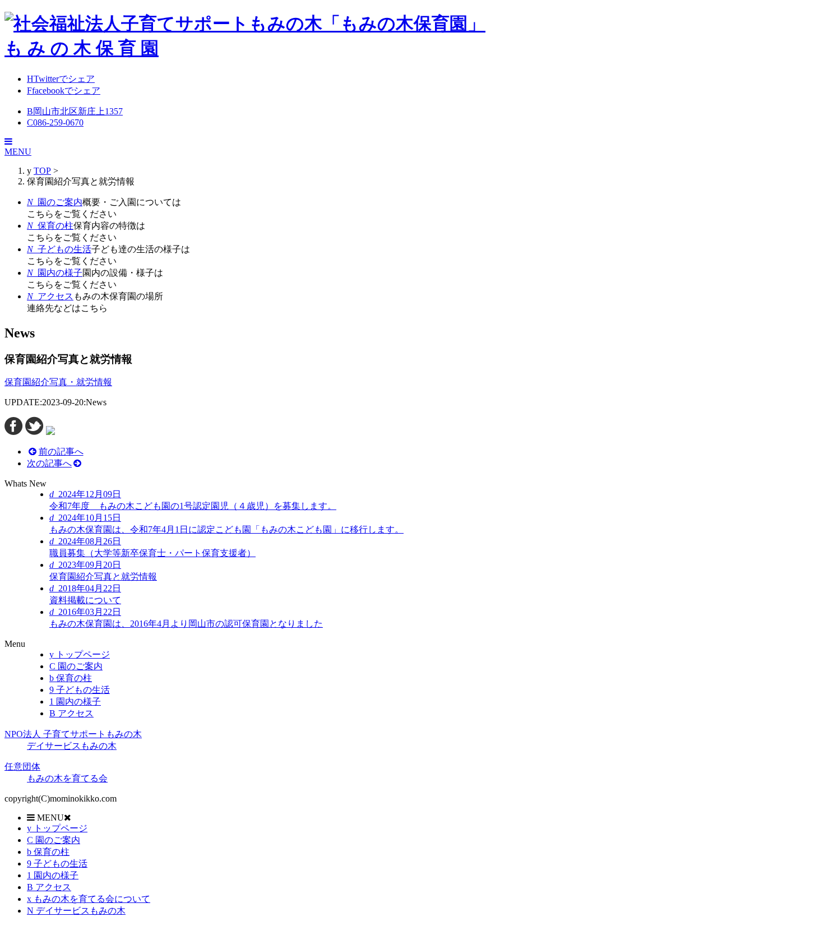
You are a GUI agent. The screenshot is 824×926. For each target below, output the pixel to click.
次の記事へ (49, 463)
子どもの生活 (79, 689)
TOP (42, 170)
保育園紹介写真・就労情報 (58, 382)
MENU (17, 151)
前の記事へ (61, 451)
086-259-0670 (55, 122)
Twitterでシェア (61, 79)
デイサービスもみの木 (76, 910)
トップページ (79, 654)
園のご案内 (76, 666)
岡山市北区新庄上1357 (75, 111)
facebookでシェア (63, 90)
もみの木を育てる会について (88, 899)
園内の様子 (75, 701)
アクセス (71, 713)
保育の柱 (70, 678)
